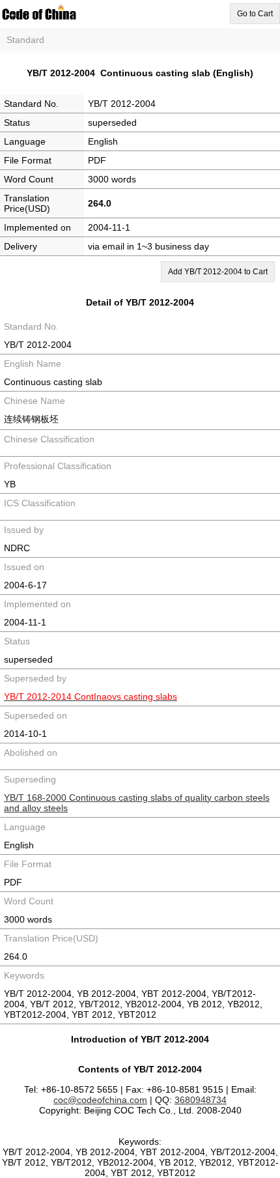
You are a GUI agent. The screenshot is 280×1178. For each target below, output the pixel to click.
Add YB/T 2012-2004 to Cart (218, 271)
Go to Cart (255, 13)
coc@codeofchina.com (100, 1100)
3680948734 (201, 1100)
